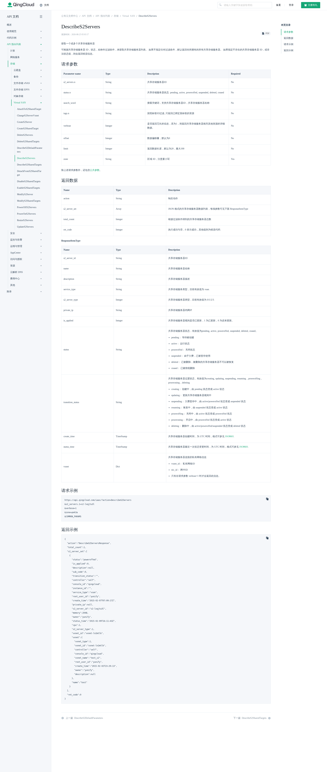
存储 (116, 15)
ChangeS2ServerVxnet (28, 115)
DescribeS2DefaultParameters (29, 150)
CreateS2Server (24, 122)
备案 (278, 5)
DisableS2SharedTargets (28, 181)
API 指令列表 (102, 15)
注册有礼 (312, 5)
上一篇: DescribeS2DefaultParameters (84, 718)
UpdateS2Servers (25, 226)
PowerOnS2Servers (26, 214)
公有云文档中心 (69, 15)
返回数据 (288, 38)
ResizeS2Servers (25, 220)
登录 (291, 5)
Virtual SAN (128, 15)
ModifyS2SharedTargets (28, 201)
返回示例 (288, 50)
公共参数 (94, 170)
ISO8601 (229, 436)
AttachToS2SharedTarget (29, 109)
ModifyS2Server (25, 194)
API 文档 (13, 16)
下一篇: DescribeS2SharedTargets (249, 718)
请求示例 (288, 44)
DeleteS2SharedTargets (28, 141)
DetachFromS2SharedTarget (29, 173)
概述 (9, 25)
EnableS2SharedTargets (28, 188)
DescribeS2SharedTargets (29, 164)
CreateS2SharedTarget (27, 128)
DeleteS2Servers (25, 135)
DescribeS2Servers (26, 158)
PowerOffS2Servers (26, 207)
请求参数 (288, 32)
